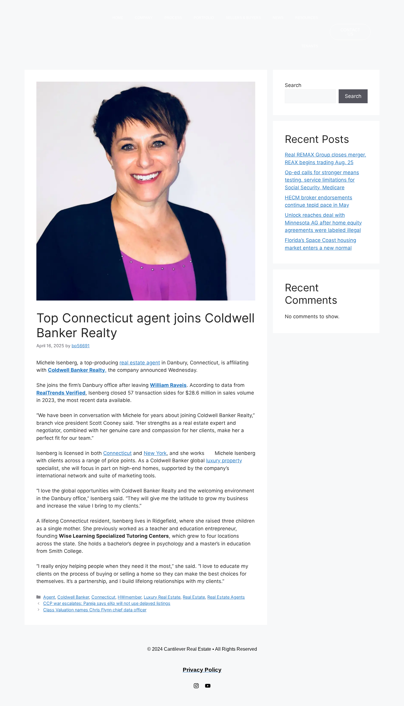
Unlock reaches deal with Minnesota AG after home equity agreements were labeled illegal (323, 222)
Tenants (309, 46)
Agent (49, 597)
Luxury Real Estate (162, 597)
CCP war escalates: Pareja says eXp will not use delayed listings (106, 603)
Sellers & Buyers (243, 18)
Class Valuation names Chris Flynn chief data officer (94, 609)
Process (173, 18)
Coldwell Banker (73, 597)
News (278, 18)
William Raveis (168, 385)
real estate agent (139, 363)
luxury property (224, 460)
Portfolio (204, 18)
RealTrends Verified (60, 393)
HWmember (129, 597)
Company (144, 18)
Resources (306, 18)
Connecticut (117, 453)
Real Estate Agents (226, 597)
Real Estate (194, 597)
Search (293, 85)
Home (117, 18)
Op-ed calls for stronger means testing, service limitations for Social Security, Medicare (322, 179)
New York (155, 453)
